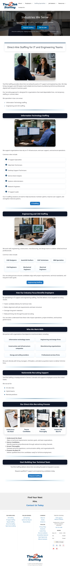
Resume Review (26, 522)
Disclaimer (42, 529)
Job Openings (27, 517)
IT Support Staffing (10, 519)
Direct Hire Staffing (10, 524)
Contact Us (21, 7)
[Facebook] (53, 545)
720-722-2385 (43, 27)
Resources (61, 3)
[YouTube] (53, 548)
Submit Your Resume (27, 519)
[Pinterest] (57, 548)
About (20, 3)
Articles (43, 519)
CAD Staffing (11, 517)
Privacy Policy (43, 526)
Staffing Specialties (39, 3)
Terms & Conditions (42, 533)
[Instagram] (63, 545)
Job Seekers (52, 3)
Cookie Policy (43, 531)
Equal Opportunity (42, 537)
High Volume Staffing (11, 526)
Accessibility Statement (42, 535)
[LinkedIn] (57, 545)
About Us (43, 517)
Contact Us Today (35, 505)
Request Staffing (28, 27)
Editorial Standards (42, 539)
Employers (28, 3)
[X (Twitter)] (60, 545)
